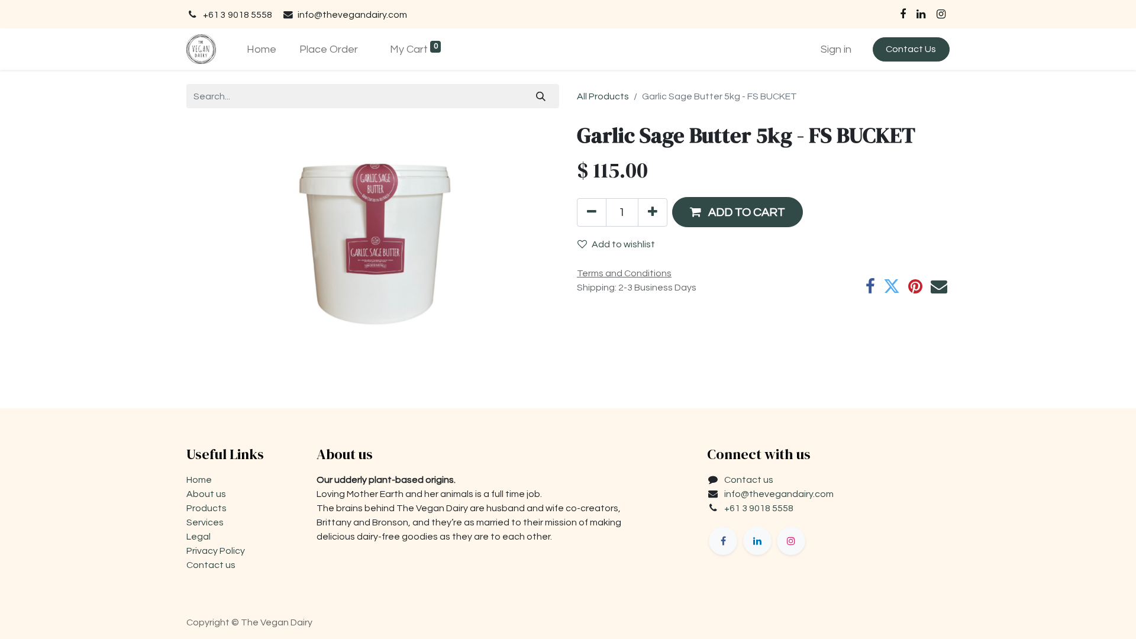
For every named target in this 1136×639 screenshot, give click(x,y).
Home (199, 480)
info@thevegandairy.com (352, 15)
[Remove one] (591, 212)
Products (206, 508)
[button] (737, 212)
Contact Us (911, 49)
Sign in (836, 49)
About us (206, 494)
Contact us (210, 565)
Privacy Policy (215, 551)
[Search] (541, 96)
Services (205, 522)
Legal (198, 536)
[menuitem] (261, 49)
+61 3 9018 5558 (237, 15)
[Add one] (652, 212)
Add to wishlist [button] (623, 244)
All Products (603, 96)
